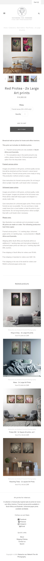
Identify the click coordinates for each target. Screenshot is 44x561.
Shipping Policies (22, 539)
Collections (12, 28)
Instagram (22, 524)
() (36, 2)
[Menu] (4, 13)
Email (23, 526)
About (22, 537)
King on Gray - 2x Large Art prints (22, 333)
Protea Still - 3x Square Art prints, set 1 (22, 432)
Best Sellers (21, 28)
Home (6, 28)
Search (22, 544)
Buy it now (22, 129)
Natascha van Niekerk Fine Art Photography (22, 330)
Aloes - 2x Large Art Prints (22, 382)
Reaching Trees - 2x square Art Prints (22, 481)
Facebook (22, 519)
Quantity (18, 114)
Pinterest (23, 522)
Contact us (22, 541)
